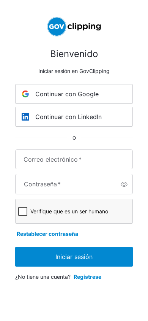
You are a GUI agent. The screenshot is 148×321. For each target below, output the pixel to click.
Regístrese (87, 276)
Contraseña (42, 184)
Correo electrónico (53, 159)
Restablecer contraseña (47, 233)
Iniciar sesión (74, 257)
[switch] (124, 184)
